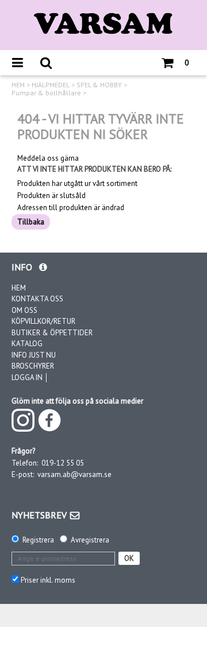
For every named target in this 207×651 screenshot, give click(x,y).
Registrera (38, 540)
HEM (18, 85)
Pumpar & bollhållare (46, 93)
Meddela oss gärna (48, 158)
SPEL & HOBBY (99, 85)
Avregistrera (90, 540)
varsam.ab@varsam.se (74, 474)
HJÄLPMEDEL (51, 85)
